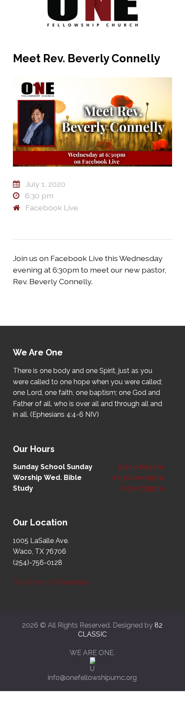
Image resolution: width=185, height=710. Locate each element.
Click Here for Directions (51, 582)
